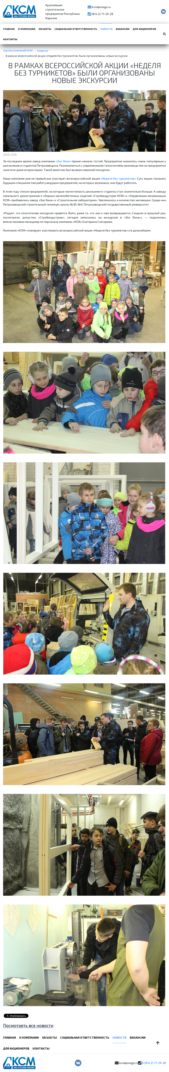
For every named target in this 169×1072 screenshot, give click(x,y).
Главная (9, 28)
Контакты (10, 39)
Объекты (45, 28)
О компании (26, 28)
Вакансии (122, 28)
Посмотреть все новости (28, 1025)
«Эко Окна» (63, 161)
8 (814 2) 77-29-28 (154, 1062)
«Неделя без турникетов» (118, 178)
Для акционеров (144, 28)
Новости (106, 28)
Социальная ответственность (75, 28)
